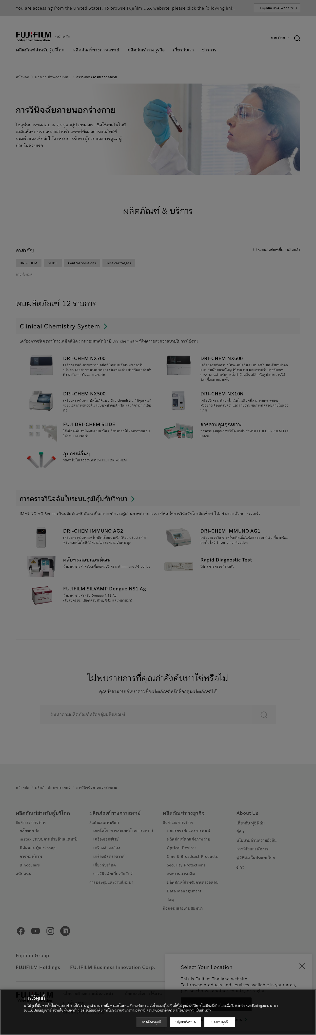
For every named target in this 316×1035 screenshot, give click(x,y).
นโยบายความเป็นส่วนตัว (193, 1010)
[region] (158, 1012)
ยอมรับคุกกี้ (219, 1022)
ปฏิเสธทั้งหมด (186, 1022)
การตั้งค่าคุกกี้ (151, 1022)
